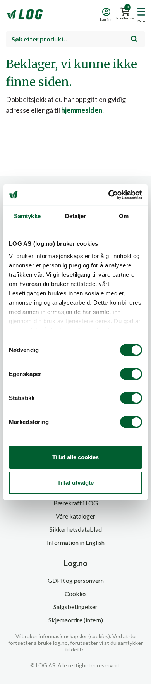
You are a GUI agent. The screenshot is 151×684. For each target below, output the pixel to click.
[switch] (131, 374)
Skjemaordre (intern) (75, 620)
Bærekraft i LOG (75, 503)
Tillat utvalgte (75, 482)
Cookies (76, 593)
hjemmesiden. (82, 110)
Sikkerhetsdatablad (76, 529)
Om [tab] (124, 216)
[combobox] (75, 39)
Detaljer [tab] (75, 216)
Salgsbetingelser (75, 606)
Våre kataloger (75, 516)
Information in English (76, 542)
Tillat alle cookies (75, 457)
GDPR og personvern (76, 580)
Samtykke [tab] (27, 216)
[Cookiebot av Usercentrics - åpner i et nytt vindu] (108, 195)
